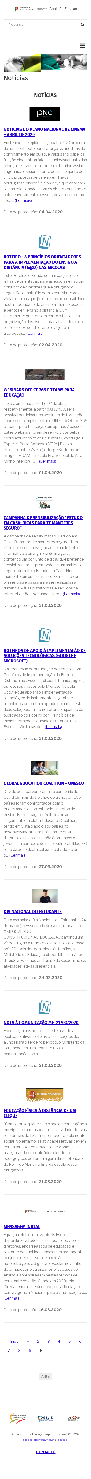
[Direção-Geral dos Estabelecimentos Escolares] (46, 1418)
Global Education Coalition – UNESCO (44, 783)
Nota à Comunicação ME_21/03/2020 (41, 1023)
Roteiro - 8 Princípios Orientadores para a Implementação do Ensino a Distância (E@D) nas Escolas (42, 262)
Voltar (45, 1376)
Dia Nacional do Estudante (33, 912)
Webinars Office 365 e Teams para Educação (39, 393)
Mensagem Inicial (22, 1227)
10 (43, 1351)
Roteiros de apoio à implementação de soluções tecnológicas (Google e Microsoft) (45, 656)
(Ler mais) (23, 200)
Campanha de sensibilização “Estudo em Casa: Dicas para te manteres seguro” (43, 523)
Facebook (62, 1439)
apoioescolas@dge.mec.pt (38, 1439)
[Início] (45, 8)
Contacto (46, 1452)
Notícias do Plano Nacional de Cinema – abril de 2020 (44, 132)
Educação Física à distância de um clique (40, 1113)
